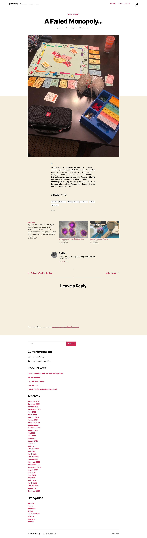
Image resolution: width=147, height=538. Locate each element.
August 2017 (32, 488)
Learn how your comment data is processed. (65, 327)
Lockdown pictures (124, 4)
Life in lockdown (73, 14)
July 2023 (31, 433)
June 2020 (32, 475)
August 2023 (33, 430)
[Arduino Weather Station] (104, 229)
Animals (31, 503)
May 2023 (31, 438)
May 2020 (31, 478)
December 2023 (34, 422)
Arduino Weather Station (99, 239)
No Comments (85, 28)
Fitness (30, 506)
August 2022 (33, 441)
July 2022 (31, 444)
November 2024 (34, 404)
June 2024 (32, 412)
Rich (62, 28)
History (30, 511)
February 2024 (33, 417)
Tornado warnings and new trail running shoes (45, 373)
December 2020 (34, 462)
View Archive (63, 262)
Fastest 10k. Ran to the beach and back (42, 389)
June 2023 (32, 436)
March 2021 (32, 454)
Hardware (31, 509)
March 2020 (32, 483)
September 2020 (34, 467)
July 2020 (31, 473)
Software (31, 519)
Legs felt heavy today (36, 381)
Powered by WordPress (49, 533)
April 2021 (31, 451)
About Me (113, 4)
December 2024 (34, 401)
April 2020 (32, 480)
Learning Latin (33, 385)
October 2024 (33, 407)
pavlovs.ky (13, 4)
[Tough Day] (43, 232)
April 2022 (32, 446)
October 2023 (33, 425)
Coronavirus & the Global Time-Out (71, 239)
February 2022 (33, 449)
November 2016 (34, 491)
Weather (31, 522)
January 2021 (33, 459)
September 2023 (34, 428)
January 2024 (33, 420)
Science (31, 516)
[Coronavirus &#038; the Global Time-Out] (73, 229)
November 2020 (34, 465)
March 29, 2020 (72, 28)
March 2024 (32, 415)
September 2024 (34, 409)
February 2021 (33, 457)
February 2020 (33, 486)
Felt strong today (34, 377)
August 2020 (33, 470)
